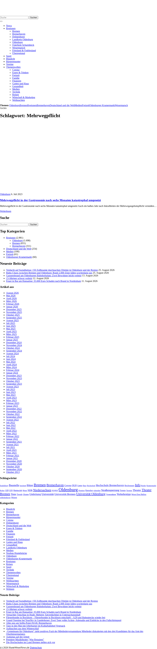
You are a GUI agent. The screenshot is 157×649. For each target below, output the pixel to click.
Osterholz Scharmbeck (23, 45)
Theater (137, 490)
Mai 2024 (10, 362)
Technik (16, 92)
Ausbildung (4, 485)
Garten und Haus (20, 83)
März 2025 (11, 334)
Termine (129, 490)
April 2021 (11, 450)
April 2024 (11, 364)
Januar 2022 (12, 439)
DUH (74, 485)
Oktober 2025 (13, 315)
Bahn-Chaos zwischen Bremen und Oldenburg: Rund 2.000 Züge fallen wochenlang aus (49, 272)
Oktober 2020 (13, 466)
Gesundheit (17, 86)
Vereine (9, 64)
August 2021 (12, 444)
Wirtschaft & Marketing (23, 97)
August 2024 (12, 353)
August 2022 (12, 419)
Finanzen (16, 81)
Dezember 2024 (14, 342)
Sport (8, 56)
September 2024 (14, 350)
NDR (30, 490)
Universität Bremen (65, 494)
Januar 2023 (12, 406)
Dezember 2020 (14, 461)
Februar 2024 (12, 370)
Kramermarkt (151, 485)
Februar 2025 (12, 337)
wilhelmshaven (5, 497)
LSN (11, 490)
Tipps (13, 494)
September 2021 (14, 441)
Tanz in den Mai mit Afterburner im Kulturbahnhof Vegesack (35, 625)
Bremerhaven (18, 34)
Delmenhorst (18, 36)
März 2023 (11, 400)
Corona (15, 69)
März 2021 (11, 453)
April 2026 (11, 298)
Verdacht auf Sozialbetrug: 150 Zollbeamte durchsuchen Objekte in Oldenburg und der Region (52, 270)
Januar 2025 (12, 339)
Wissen (14, 497)
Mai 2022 (10, 428)
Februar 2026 (12, 304)
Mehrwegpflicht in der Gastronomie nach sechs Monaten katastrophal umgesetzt (50, 200)
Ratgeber (89, 490)
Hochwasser (129, 485)
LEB (7, 490)
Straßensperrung (110, 490)
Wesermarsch (18, 47)
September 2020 (14, 469)
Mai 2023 (10, 395)
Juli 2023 (10, 389)
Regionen (10, 28)
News (9, 25)
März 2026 (11, 301)
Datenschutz (36, 647)
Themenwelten (13, 67)
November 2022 (14, 411)
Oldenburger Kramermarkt (102, 105)
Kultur (2, 490)
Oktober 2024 (13, 348)
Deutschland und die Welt (62, 105)
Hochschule (91, 485)
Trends (19, 494)
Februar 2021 (12, 455)
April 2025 (11, 331)
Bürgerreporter (13, 61)
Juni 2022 (11, 425)
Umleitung (35, 494)
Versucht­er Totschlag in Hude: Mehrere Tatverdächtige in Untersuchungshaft (43, 614)
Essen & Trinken (20, 72)
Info (137, 485)
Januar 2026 (12, 306)
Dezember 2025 (14, 309)
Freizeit (15, 75)
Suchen (33, 17)
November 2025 (14, 312)
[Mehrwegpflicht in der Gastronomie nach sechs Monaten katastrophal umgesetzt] (47, 191)
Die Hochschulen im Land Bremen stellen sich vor (30, 642)
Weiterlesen (5, 211)
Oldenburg (17, 42)
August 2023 (12, 386)
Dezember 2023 (14, 375)
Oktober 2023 (13, 381)
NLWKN (55, 490)
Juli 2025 (10, 323)
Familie (15, 78)
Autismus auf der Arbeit (17, 637)
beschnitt (23, 485)
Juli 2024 (10, 356)
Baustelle (14, 485)
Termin (123, 490)
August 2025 (12, 320)
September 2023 (14, 384)
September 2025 (14, 317)
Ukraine (26, 494)
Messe (25, 490)
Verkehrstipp (124, 494)
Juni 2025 (11, 326)
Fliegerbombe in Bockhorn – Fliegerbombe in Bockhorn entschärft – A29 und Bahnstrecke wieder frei (55, 617)
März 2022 (11, 433)
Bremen (16, 31)
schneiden (97, 490)
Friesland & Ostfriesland (24, 50)
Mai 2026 (10, 295)
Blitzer (30, 485)
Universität (48, 494)
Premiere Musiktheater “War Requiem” (25, 639)
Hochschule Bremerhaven (110, 485)
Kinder (143, 485)
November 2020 (14, 464)
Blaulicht (10, 58)
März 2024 (11, 367)
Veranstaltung (111, 494)
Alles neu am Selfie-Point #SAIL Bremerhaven (29, 623)
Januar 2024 (12, 373)
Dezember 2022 (14, 408)
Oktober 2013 (13, 472)
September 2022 (14, 417)
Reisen (15, 94)
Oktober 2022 (13, 414)
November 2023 (14, 378)
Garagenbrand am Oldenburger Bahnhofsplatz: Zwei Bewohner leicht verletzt (43, 275)
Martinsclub (17, 490)
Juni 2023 (11, 392)
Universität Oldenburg (90, 494)
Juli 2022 (10, 422)
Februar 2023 (12, 403)
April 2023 (11, 397)
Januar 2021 (12, 458)
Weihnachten (18, 100)
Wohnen (10, 589)
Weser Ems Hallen (138, 494)
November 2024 (14, 345)
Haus (84, 485)
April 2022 (11, 430)
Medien (16, 89)
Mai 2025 (10, 328)
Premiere (81, 490)
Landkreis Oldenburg (22, 39)
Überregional (18, 53)
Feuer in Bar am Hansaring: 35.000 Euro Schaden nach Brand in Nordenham (43, 281)
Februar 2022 (12, 436)
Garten (79, 485)
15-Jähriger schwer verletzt (19, 278)
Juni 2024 (11, 359)
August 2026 (12, 293)
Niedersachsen (42, 490)
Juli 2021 (10, 447)
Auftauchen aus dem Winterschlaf (22, 628)
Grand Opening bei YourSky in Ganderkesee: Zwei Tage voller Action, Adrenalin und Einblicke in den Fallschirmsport (63, 620)
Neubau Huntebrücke (16, 553)
